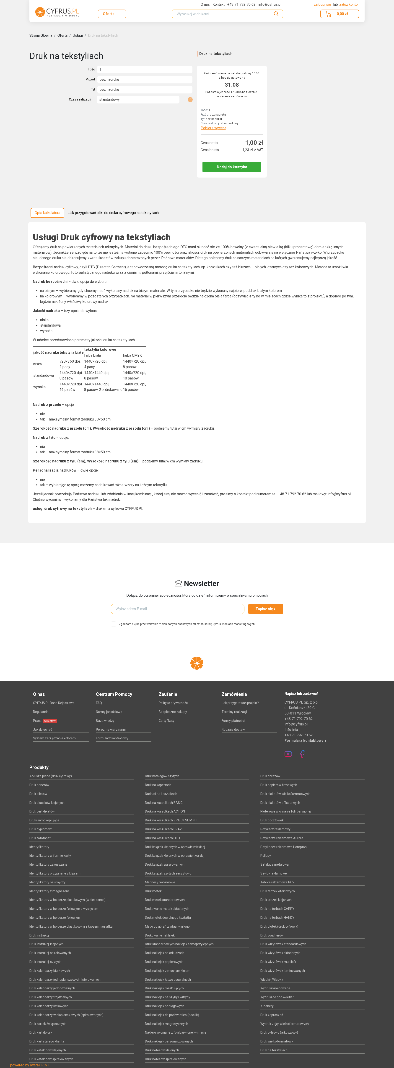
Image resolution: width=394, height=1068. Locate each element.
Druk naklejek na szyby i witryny (167, 997)
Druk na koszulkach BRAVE (164, 829)
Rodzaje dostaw (233, 729)
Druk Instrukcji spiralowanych (50, 953)
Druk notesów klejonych (162, 1050)
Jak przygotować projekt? (240, 703)
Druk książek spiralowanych (164, 864)
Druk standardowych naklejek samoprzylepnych (179, 944)
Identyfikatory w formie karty (50, 855)
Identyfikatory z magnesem (49, 891)
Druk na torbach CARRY (277, 909)
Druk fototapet (40, 838)
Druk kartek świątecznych (47, 1024)
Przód (90, 79)
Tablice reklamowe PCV (277, 882)
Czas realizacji (80, 99)
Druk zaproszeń (271, 1015)
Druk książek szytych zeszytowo (168, 873)
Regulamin (41, 712)
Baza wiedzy (105, 720)
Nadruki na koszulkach (161, 794)
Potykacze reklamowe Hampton (283, 847)
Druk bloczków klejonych (47, 803)
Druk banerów (39, 785)
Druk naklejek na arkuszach (164, 953)
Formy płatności (233, 720)
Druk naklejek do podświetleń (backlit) (172, 1015)
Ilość (91, 69)
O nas (205, 4)
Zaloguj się (323, 4)
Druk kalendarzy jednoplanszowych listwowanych (65, 979)
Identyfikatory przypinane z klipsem (54, 873)
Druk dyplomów (40, 829)
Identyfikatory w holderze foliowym (54, 917)
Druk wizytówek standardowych (283, 944)
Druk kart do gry (40, 1032)
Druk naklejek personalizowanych (169, 1041)
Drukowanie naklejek (160, 935)
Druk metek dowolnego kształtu (168, 917)
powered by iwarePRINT (29, 1065)
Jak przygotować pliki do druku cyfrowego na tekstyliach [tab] (113, 213)
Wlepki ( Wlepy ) (271, 979)
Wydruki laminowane (275, 988)
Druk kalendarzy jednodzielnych (52, 988)
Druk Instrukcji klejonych (46, 944)
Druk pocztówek (272, 820)
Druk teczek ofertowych (277, 891)
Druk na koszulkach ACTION (165, 811)
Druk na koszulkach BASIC (164, 803)
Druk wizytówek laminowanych (282, 971)
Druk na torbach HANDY (277, 917)
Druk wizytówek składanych (280, 953)
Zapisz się (264, 609)
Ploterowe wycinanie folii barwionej (285, 811)
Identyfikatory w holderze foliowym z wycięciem (63, 909)
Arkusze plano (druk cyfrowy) (50, 776)
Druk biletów (38, 794)
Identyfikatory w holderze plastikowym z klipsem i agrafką (71, 926)
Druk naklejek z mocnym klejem (167, 971)
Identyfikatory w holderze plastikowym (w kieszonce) (67, 900)
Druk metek (153, 891)
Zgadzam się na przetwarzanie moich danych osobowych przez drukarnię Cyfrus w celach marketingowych (187, 624)
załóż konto (348, 4)
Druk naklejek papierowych (164, 962)
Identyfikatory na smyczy (47, 882)
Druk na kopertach (158, 785)
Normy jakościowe (109, 712)
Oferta (108, 14)
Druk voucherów (272, 935)
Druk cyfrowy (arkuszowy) (279, 1032)
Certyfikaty (166, 720)
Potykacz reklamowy (275, 829)
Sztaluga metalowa (274, 864)
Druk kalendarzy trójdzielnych (50, 997)
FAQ (99, 703)
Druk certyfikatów (42, 811)
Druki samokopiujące (44, 820)
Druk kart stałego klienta (46, 1041)
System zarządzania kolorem (54, 738)
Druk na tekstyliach (103, 35)
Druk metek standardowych (165, 900)
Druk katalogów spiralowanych (51, 1059)
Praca (44, 720)
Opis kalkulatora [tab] (47, 213)
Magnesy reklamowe (160, 882)
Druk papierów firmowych (278, 785)
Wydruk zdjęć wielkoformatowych (284, 1024)
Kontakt (219, 4)
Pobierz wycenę (213, 128)
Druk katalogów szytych (162, 776)
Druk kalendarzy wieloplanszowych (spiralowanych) (66, 1015)
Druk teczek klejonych (276, 900)
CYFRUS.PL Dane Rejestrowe (54, 703)
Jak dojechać (42, 729)
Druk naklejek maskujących (164, 988)
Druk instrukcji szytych (45, 962)
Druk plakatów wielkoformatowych (285, 794)
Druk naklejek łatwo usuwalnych (168, 979)
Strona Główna (40, 35)
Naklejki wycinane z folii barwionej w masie (175, 1032)
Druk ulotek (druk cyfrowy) (279, 926)
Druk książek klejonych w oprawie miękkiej (175, 847)
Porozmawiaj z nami (111, 729)
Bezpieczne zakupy (173, 712)
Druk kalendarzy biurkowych (49, 971)
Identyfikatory (39, 847)
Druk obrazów (270, 776)
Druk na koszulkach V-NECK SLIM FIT (171, 820)
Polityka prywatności (173, 703)
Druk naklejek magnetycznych (166, 1024)
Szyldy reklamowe (273, 873)
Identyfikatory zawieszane (48, 864)
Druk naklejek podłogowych (164, 1006)
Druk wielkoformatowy (276, 1041)
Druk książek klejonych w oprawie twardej (174, 855)
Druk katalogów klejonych (47, 1050)
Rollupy (265, 855)
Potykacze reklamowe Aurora (281, 838)
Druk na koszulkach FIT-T (163, 838)
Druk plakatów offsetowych (280, 803)
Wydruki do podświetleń (277, 997)
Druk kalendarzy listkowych (48, 1006)
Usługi (78, 35)
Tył (93, 89)
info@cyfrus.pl (296, 724)
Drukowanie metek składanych (167, 909)
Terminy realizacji (234, 712)
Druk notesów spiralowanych (165, 1059)
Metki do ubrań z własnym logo (167, 926)
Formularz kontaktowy (112, 738)
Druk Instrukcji (39, 935)
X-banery (267, 1006)
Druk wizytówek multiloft (278, 962)
